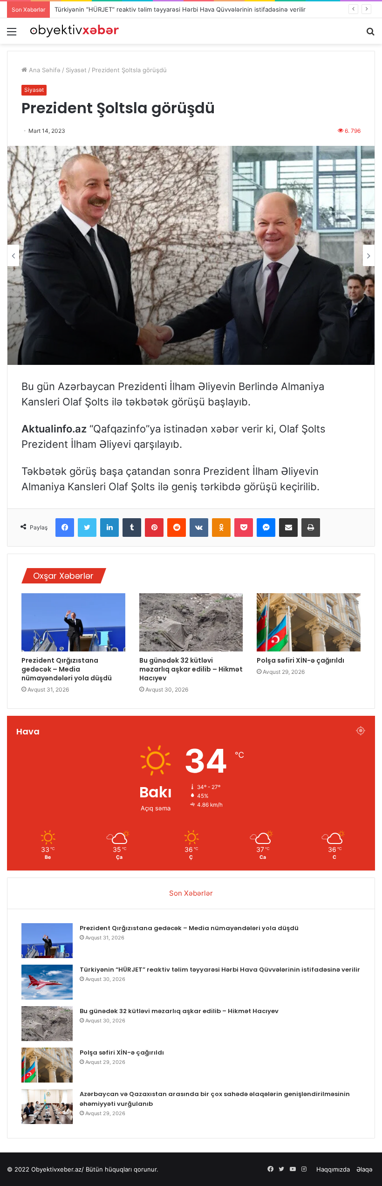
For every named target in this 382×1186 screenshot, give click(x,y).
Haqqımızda (333, 1169)
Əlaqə (364, 1169)
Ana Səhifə (44, 70)
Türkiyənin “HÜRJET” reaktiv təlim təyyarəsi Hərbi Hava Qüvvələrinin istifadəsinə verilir (180, 9)
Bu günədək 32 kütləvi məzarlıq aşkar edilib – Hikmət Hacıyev (191, 669)
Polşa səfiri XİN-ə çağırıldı (300, 660)
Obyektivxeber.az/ (57, 1169)
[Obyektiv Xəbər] (74, 31)
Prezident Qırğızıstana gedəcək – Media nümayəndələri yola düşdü (66, 669)
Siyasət (76, 70)
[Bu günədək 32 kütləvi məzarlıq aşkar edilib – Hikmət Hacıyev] (191, 622)
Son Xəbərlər (191, 893)
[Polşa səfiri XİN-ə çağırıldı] (309, 622)
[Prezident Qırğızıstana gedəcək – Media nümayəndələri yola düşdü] (73, 622)
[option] (191, 255)
